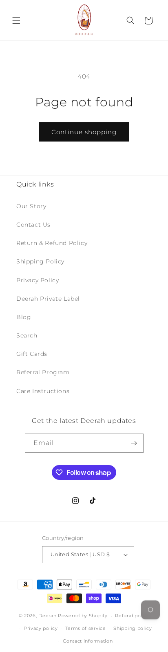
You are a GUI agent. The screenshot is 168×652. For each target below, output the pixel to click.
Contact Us (33, 224)
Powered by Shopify (83, 615)
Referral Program (43, 372)
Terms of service (85, 628)
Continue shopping (84, 132)
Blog (23, 317)
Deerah (47, 615)
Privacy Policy (37, 280)
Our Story (31, 206)
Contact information (88, 641)
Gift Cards (31, 353)
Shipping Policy (40, 261)
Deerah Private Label (48, 298)
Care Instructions (42, 391)
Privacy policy (41, 628)
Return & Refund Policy (51, 243)
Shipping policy (132, 628)
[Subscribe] (134, 443)
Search (27, 335)
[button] (16, 20)
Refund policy (132, 615)
